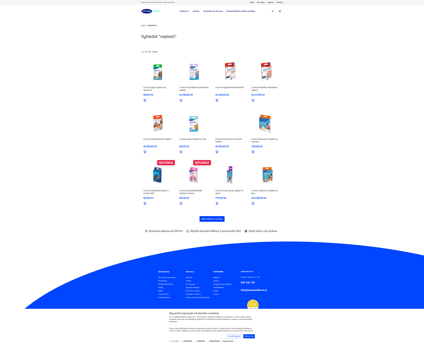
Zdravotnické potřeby (165, 284)
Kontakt (188, 281)
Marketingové (215, 341)
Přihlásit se (279, 2)
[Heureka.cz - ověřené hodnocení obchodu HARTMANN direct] (253, 305)
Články (252, 2)
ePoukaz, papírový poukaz (222, 284)
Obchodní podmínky (192, 287)
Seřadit (154, 52)
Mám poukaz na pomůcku (167, 277)
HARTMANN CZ (218, 287)
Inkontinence (162, 281)
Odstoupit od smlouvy (193, 294)
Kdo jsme (189, 277)
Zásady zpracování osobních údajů (198, 297)
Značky (196, 11)
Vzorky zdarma (163, 294)
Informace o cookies (193, 291)
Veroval (215, 294)
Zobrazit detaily (227, 341)
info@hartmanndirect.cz (254, 290)
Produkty (184, 11)
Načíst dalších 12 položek (212, 219)
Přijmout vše (249, 336)
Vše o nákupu (261, 2)
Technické (175, 341)
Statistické (201, 341)
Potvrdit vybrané (234, 336)
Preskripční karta (164, 297)
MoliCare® (216, 277)
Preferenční (188, 341)
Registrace (271, 2)
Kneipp (215, 291)
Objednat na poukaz (213, 11)
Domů (143, 25)
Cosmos (216, 281)
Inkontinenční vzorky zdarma (240, 11)
